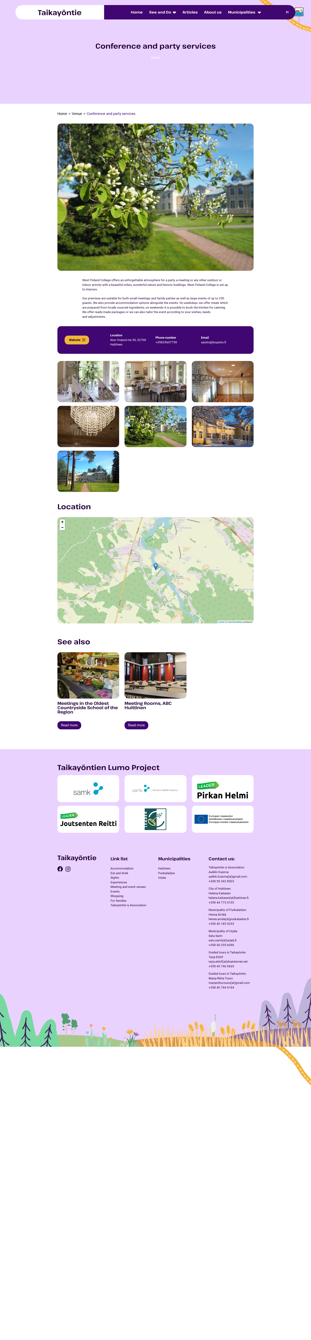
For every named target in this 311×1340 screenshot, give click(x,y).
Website (74, 340)
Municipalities (241, 12)
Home (137, 12)
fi (287, 12)
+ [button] (62, 522)
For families (119, 900)
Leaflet (221, 621)
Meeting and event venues (128, 887)
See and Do (160, 12)
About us (213, 12)
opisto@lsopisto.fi (213, 342)
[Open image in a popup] (88, 381)
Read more (69, 725)
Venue (155, 57)
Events (115, 891)
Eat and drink (119, 873)
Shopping (117, 896)
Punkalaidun (166, 873)
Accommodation (122, 868)
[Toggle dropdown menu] (259, 12)
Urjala (162, 877)
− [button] (62, 527)
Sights (115, 877)
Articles (190, 12)
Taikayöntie (60, 12)
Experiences (119, 882)
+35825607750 (166, 342)
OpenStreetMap (235, 621)
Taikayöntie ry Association (128, 905)
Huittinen (164, 868)
